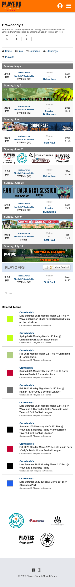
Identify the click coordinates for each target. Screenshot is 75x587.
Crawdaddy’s (26, 312)
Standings (52, 51)
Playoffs (9, 57)
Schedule (34, 51)
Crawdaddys (26, 368)
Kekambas (49, 79)
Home (8, 51)
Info (20, 51)
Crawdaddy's (26, 385)
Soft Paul (49, 142)
